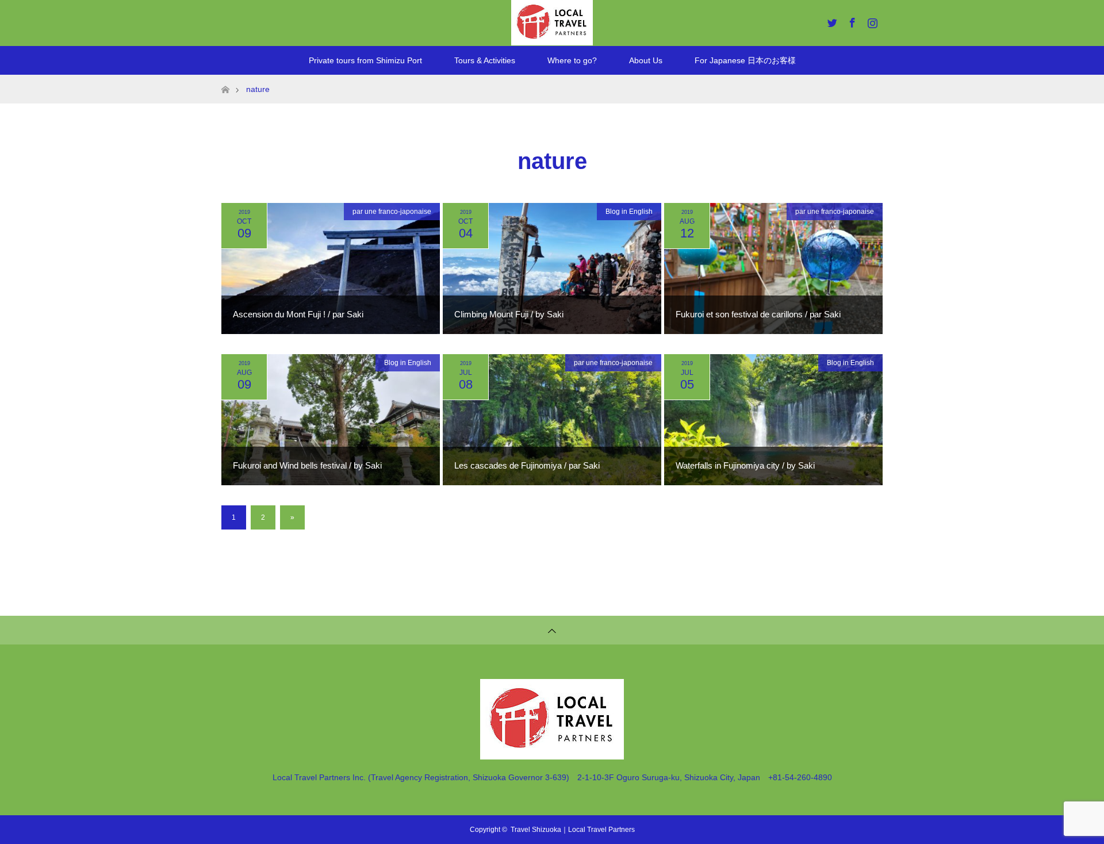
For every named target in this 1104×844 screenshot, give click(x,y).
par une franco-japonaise (391, 212)
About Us (645, 60)
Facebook (851, 20)
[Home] (225, 79)
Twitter (830, 20)
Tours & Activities (484, 60)
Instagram (871, 20)
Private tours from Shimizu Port (365, 60)
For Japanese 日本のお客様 (745, 60)
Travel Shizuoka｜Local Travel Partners (573, 830)
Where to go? (572, 60)
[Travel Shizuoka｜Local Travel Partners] (552, 754)
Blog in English (629, 212)
